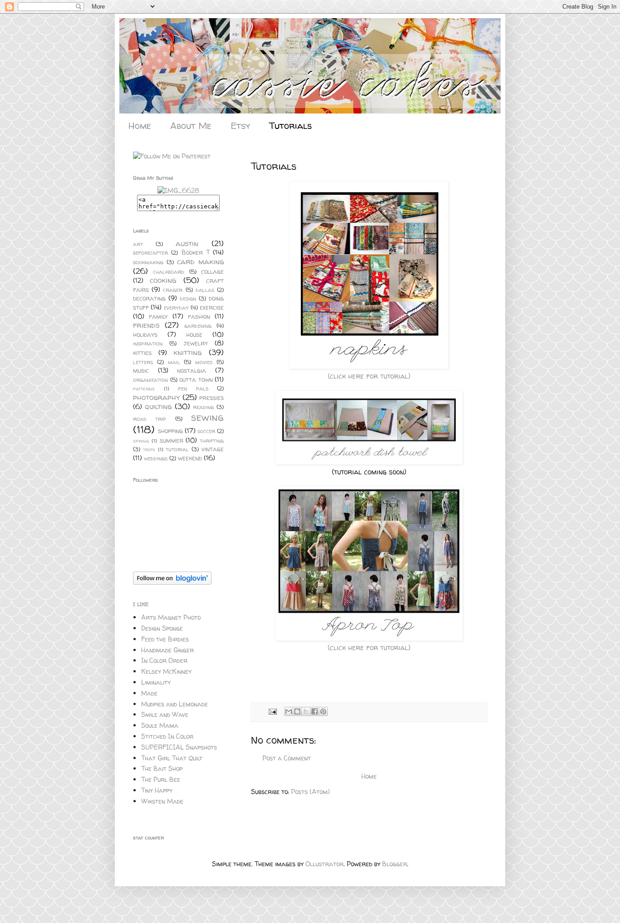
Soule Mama (159, 725)
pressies (211, 397)
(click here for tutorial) (369, 376)
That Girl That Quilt (171, 758)
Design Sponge (162, 628)
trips (149, 449)
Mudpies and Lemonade (174, 704)
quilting (158, 406)
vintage (213, 448)
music (141, 370)
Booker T (196, 252)
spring (141, 440)
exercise (212, 307)
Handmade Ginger (167, 650)
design (188, 298)
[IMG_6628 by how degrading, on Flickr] (178, 190)
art (138, 244)
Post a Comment (286, 758)
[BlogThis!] (297, 711)
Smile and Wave (164, 714)
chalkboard (168, 272)
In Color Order (164, 660)
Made (149, 693)
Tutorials (290, 125)
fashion (199, 316)
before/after (150, 253)
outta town (196, 379)
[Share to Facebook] (314, 711)
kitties (142, 352)
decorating (149, 298)
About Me (191, 125)
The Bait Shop (161, 768)
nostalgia (191, 370)
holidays (145, 334)
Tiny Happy (156, 790)
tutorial (177, 449)
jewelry (196, 343)
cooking (163, 280)
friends (146, 325)
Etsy (240, 125)
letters (143, 362)
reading (203, 407)
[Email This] (288, 711)
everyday (176, 307)
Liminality (156, 682)
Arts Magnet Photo (171, 617)
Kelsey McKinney (166, 671)
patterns (144, 388)
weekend (190, 458)
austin (187, 243)
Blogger (394, 863)
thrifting (212, 440)
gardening (198, 326)
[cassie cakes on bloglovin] (172, 582)
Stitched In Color (167, 736)
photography (156, 397)
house (194, 334)
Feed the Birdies (165, 639)
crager (172, 290)
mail (174, 362)
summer (171, 440)
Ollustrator (324, 863)
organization (150, 380)
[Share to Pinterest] (323, 711)
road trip (149, 419)
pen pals (193, 388)
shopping (170, 430)
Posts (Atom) (310, 791)
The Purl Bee (160, 779)
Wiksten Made (162, 801)
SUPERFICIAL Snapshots (179, 747)
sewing (207, 417)
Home (139, 125)
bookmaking (148, 262)
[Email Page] (272, 711)
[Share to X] (305, 711)
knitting (187, 352)
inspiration (147, 343)
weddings (155, 458)
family (158, 316)
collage (212, 271)
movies (203, 362)
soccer (206, 431)
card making (200, 261)
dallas (205, 290)
